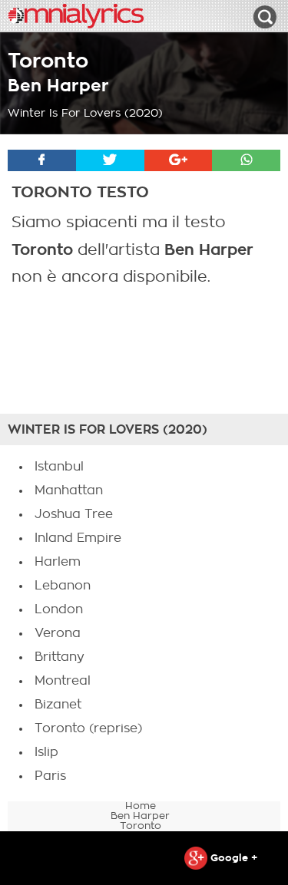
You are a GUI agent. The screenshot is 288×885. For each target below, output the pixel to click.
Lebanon (63, 586)
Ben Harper (58, 85)
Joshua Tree (74, 514)
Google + (232, 857)
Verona (58, 633)
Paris (50, 776)
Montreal (63, 681)
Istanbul (59, 467)
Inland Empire (78, 538)
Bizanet (58, 704)
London (59, 609)
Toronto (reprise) (88, 728)
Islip (46, 752)
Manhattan (69, 490)
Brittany (59, 657)
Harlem (58, 562)
